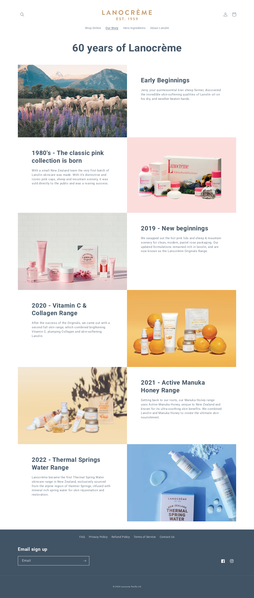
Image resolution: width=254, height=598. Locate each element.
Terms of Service (145, 536)
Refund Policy (121, 536)
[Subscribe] (84, 560)
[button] (22, 14)
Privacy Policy (98, 536)
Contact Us (167, 536)
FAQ (82, 536)
